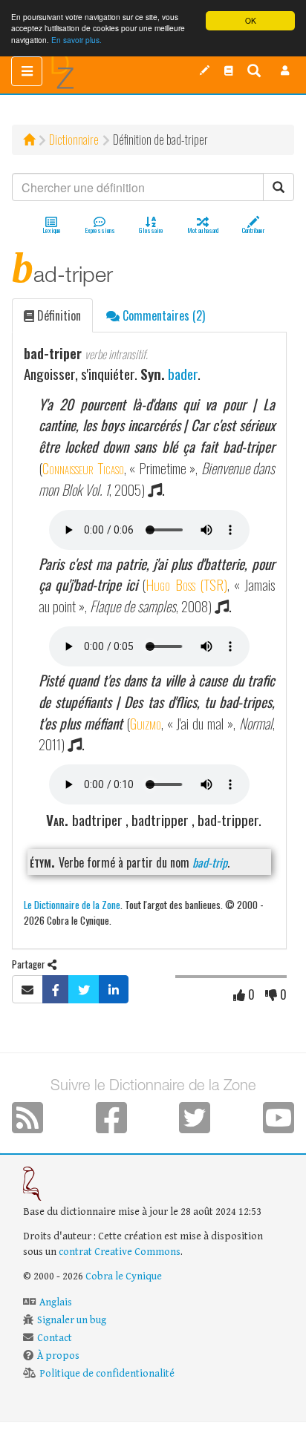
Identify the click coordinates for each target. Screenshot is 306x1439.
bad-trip (209, 862)
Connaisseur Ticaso (83, 468)
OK (250, 20)
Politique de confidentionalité (107, 1374)
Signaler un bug (71, 1320)
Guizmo (145, 723)
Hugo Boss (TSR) (186, 584)
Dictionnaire (74, 139)
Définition (57, 315)
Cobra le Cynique (123, 1276)
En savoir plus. (76, 39)
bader (183, 373)
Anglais (55, 1302)
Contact (54, 1338)
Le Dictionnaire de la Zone (72, 904)
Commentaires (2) (162, 315)
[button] (285, 70)
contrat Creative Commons (119, 1252)
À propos (58, 1356)
